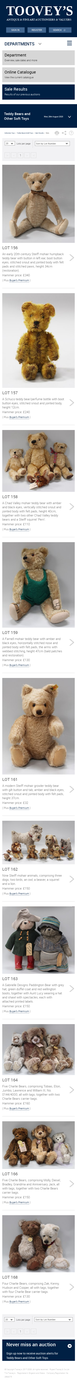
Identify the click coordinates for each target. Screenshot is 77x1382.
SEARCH (59, 29)
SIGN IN (15, 29)
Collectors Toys (10, 133)
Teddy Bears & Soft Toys (25, 133)
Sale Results (39, 133)
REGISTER (37, 29)
